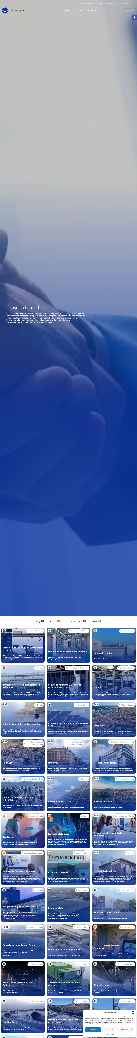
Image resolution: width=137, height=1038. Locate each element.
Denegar (109, 1030)
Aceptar (93, 1030)
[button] (134, 17)
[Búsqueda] (118, 3)
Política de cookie (109, 1034)
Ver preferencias (126, 1030)
